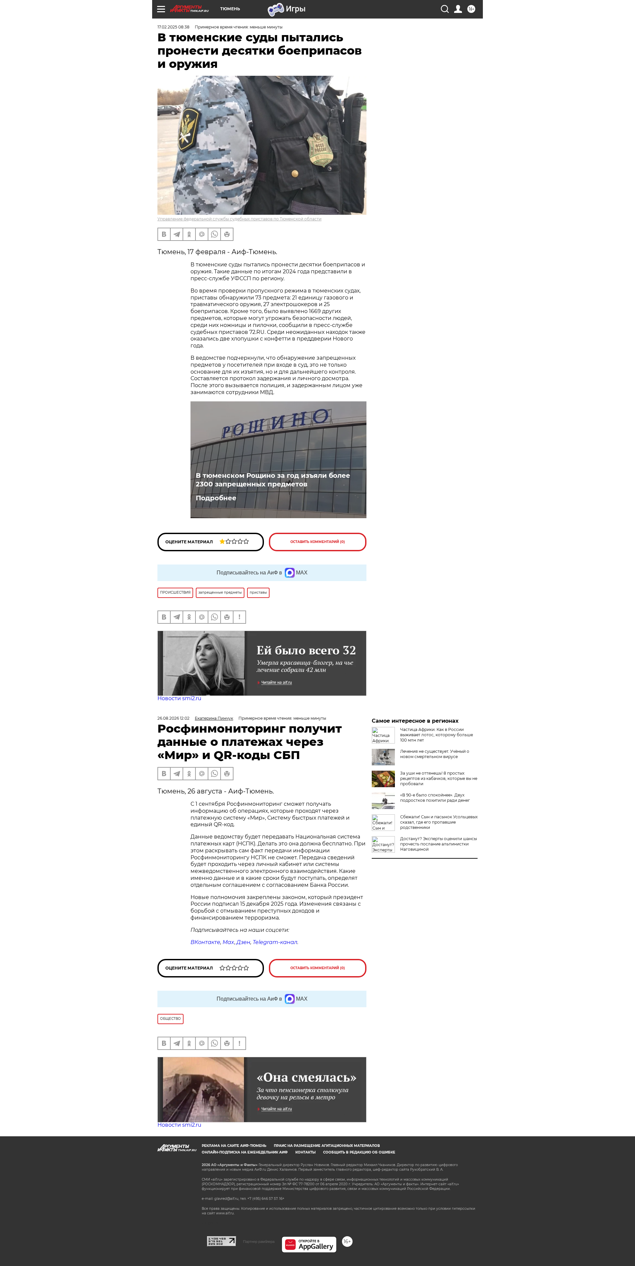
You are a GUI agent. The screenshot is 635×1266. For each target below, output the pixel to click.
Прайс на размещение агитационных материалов (327, 1146)
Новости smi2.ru (179, 698)
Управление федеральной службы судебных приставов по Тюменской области (239, 218)
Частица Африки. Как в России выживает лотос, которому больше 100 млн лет (436, 735)
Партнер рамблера (259, 1241)
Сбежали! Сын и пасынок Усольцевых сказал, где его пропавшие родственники (439, 822)
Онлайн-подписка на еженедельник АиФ (245, 1152)
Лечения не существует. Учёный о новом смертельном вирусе (434, 754)
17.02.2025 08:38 (173, 26)
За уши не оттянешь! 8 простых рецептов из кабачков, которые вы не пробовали (438, 778)
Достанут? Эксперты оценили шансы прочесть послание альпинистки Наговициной (438, 844)
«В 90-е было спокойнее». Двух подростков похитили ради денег (435, 797)
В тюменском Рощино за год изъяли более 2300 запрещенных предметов (273, 480)
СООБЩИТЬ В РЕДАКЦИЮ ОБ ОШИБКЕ (359, 1152)
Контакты (305, 1152)
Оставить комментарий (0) (317, 542)
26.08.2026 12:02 (173, 718)
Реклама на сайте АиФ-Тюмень (234, 1146)
